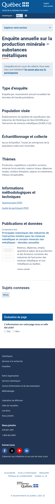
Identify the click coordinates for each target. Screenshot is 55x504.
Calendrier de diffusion (12, 400)
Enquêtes (6, 366)
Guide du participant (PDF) (15, 208)
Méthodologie (8, 391)
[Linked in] (26, 450)
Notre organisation (10, 375)
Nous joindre (48, 6)
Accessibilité (9, 473)
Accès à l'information (27, 473)
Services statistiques (11, 381)
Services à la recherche (12, 361)
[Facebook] (4, 450)
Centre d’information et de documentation (21, 386)
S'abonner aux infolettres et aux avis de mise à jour (25, 456)
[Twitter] (12, 450)
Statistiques (7, 356)
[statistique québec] (27, 484)
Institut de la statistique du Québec (15, 10)
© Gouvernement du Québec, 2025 (26, 495)
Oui (8, 331)
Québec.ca (39, 476)
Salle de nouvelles (10, 405)
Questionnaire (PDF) (12, 202)
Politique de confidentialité (20, 476)
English (46, 3)
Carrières (6, 410)
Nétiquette (44, 473)
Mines (6, 294)
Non (17, 331)
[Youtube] (19, 450)
